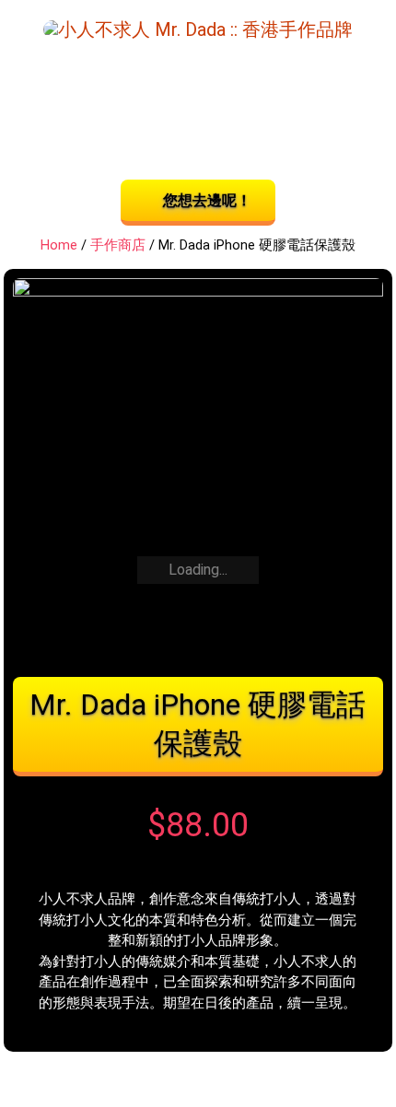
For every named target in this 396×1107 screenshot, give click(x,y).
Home (59, 245)
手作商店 (118, 245)
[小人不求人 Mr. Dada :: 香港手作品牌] (198, 28)
